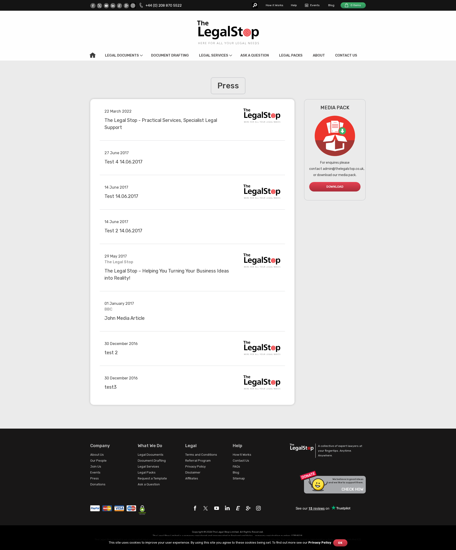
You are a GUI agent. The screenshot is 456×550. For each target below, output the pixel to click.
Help (294, 5)
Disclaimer (192, 472)
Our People (98, 460)
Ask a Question (254, 55)
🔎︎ (255, 5)
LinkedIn (113, 5)
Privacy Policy (195, 466)
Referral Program (198, 460)
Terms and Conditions (201, 454)
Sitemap (239, 478)
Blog (331, 5)
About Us (97, 454)
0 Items (356, 5)
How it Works (274, 5)
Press (94, 478)
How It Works (242, 454)
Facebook (93, 5)
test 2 (111, 352)
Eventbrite (119, 5)
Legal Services (213, 55)
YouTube (106, 5)
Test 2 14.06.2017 (123, 231)
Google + (126, 5)
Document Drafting (170, 55)
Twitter (99, 5)
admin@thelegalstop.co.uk (343, 169)
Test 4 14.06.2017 (123, 162)
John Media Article (124, 318)
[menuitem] (93, 55)
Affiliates (191, 478)
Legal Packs (291, 55)
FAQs (236, 466)
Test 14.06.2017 (121, 196)
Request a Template (152, 478)
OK (340, 543)
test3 (110, 387)
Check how (352, 489)
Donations (97, 484)
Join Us (95, 466)
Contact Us (346, 55)
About (319, 55)
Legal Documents (122, 55)
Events (315, 5)
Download (334, 186)
